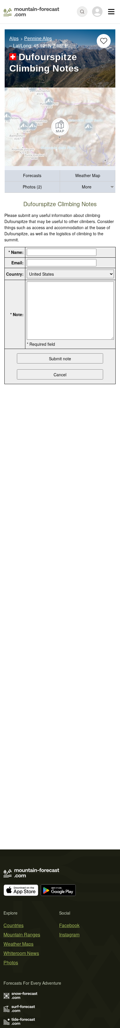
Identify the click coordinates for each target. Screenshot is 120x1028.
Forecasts (32, 175)
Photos (10, 962)
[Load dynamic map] (60, 127)
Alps (14, 38)
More (86, 187)
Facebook (69, 925)
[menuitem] (32, 175)
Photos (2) (32, 187)
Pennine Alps (38, 38)
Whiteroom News (21, 953)
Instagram (69, 934)
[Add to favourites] (104, 41)
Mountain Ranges (21, 934)
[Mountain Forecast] (31, 11)
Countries (13, 925)
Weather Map (87, 175)
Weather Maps (18, 943)
